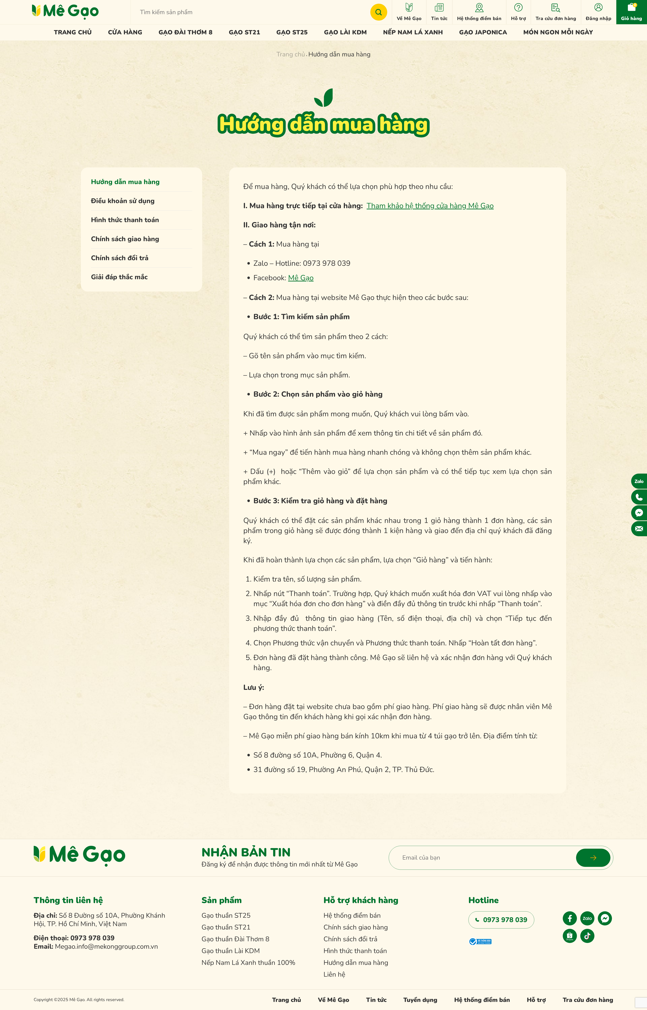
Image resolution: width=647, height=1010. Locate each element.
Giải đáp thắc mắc (119, 277)
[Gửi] (378, 12)
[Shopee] (570, 936)
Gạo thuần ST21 (226, 927)
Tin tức (439, 18)
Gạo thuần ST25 (226, 915)
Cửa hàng (125, 32)
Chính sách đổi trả (119, 258)
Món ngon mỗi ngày (558, 32)
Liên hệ (334, 974)
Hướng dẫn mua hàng (125, 181)
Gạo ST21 (244, 32)
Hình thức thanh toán (125, 220)
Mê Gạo (301, 278)
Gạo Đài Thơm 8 (186, 32)
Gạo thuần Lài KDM (231, 951)
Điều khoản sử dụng (123, 200)
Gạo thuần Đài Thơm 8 (235, 939)
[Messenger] (605, 918)
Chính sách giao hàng (125, 239)
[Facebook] (570, 918)
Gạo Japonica (483, 32)
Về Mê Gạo (409, 18)
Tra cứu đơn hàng (556, 18)
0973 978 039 (92, 938)
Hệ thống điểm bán (479, 18)
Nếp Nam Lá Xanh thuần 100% (248, 962)
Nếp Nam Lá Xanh (413, 32)
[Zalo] (587, 918)
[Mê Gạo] (65, 12)
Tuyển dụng (420, 1000)
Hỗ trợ (518, 18)
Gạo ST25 (292, 32)
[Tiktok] (587, 936)
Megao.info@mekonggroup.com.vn (106, 946)
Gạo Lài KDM (345, 32)
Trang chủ (73, 32)
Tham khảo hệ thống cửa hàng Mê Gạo (430, 206)
